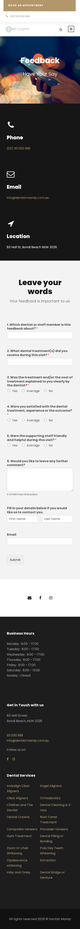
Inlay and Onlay (18, 872)
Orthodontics (50, 798)
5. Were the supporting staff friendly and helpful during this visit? (37, 438)
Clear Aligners (17, 798)
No (51, 391)
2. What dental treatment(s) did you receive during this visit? (37, 353)
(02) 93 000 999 (18, 148)
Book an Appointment (25, 5)
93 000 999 (15, 735)
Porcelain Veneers (54, 829)
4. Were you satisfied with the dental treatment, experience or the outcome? (39, 411)
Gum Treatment (19, 836)
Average (33, 391)
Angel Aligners (51, 786)
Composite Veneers (22, 829)
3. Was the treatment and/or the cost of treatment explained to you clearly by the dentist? (40, 381)
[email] (29, 598)
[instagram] (50, 598)
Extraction (48, 860)
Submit (15, 560)
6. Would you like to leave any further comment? (37, 463)
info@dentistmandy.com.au (28, 198)
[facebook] (40, 598)
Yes (14, 391)
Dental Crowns (18, 817)
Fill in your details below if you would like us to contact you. (37, 510)
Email (11, 535)
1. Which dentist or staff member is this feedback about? (39, 327)
